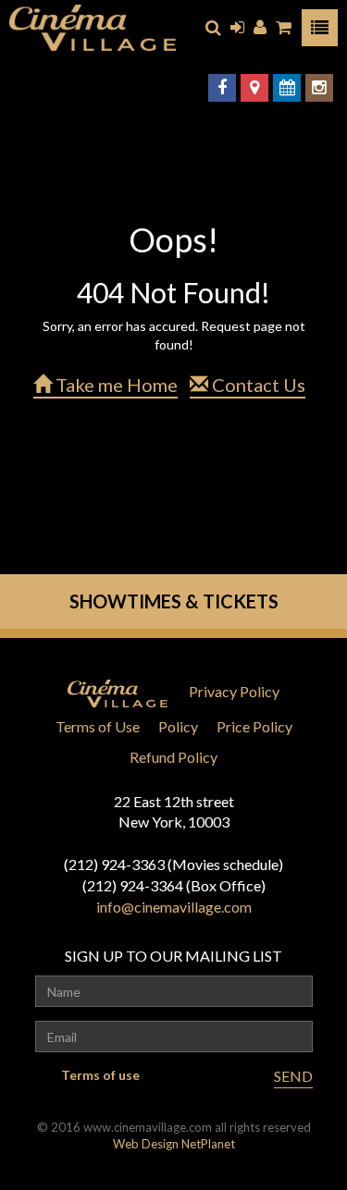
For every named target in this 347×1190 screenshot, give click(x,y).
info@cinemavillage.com (174, 906)
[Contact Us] (254, 88)
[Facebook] (222, 88)
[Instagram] (319, 88)
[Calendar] (287, 88)
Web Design (146, 1143)
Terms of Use (98, 726)
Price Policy (254, 726)
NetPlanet (208, 1143)
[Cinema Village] (92, 28)
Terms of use (100, 1075)
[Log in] (237, 27)
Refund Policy (173, 757)
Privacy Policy (234, 691)
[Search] (213, 27)
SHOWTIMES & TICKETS (174, 601)
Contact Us (256, 385)
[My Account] (260, 27)
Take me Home (115, 385)
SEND (293, 1076)
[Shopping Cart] (283, 27)
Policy (178, 726)
